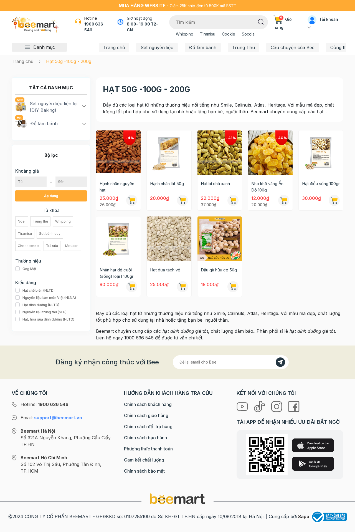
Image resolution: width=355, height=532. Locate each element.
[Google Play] (313, 464)
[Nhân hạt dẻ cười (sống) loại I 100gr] (118, 238)
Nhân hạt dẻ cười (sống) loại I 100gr (116, 273)
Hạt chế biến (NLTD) (38, 290)
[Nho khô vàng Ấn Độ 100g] (270, 152)
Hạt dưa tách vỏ (165, 270)
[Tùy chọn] (131, 200)
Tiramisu (207, 34)
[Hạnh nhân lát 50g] (169, 152)
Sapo (303, 516)
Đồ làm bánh (202, 47)
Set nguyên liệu (157, 47)
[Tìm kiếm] (261, 21)
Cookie (228, 34)
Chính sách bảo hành (145, 437)
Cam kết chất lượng (144, 460)
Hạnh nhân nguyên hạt (117, 187)
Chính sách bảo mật (144, 471)
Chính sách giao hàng (146, 415)
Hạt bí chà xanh (215, 183)
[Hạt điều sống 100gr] (321, 152)
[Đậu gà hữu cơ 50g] (219, 238)
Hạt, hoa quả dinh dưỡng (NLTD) (48, 319)
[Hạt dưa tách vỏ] (169, 238)
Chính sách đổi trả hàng (148, 426)
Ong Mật (29, 269)
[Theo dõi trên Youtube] (243, 406)
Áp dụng (51, 196)
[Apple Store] (313, 445)
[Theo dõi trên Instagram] (277, 406)
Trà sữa (52, 246)
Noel (22, 221)
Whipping (184, 34)
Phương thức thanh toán (148, 449)
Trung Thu (243, 47)
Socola (248, 34)
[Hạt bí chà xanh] (219, 152)
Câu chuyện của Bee (293, 47)
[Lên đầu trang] (344, 526)
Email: (51, 417)
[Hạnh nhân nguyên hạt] (118, 152)
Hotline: (45, 404)
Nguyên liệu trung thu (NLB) (44, 312)
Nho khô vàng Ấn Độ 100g (267, 187)
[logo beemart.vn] (177, 498)
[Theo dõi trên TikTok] (260, 406)
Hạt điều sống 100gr (321, 183)
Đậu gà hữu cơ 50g (219, 270)
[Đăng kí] (280, 362)
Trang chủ (114, 47)
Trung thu (40, 221)
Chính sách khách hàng (148, 404)
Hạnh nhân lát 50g (167, 183)
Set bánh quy (49, 233)
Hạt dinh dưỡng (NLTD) (40, 305)
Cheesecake (28, 246)
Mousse (71, 246)
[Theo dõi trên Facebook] (294, 406)
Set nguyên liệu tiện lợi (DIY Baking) (53, 107)
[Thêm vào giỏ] (182, 200)
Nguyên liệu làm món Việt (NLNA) (49, 298)
